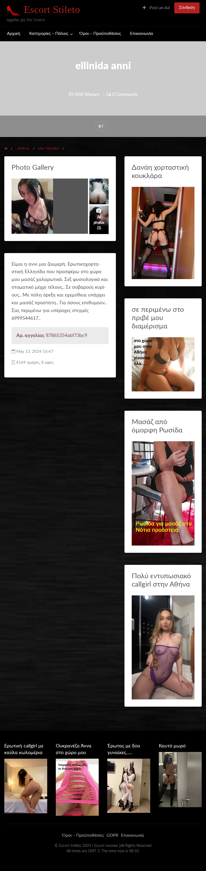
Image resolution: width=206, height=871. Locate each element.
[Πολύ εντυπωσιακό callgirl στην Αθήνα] (163, 647)
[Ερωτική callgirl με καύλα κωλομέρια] (25, 786)
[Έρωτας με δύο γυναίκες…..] (128, 785)
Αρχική (13, 34)
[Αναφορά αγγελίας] (100, 126)
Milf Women (87, 94)
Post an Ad (159, 8)
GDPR (112, 835)
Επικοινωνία (141, 34)
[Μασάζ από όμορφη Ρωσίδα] (163, 493)
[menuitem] (156, 7)
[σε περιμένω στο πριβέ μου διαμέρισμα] (163, 363)
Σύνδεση (187, 8)
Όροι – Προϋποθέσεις (100, 34)
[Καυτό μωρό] (180, 779)
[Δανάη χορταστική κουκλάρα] (163, 232)
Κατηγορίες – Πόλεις (48, 34)
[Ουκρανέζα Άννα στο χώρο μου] (77, 787)
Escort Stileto (52, 9)
